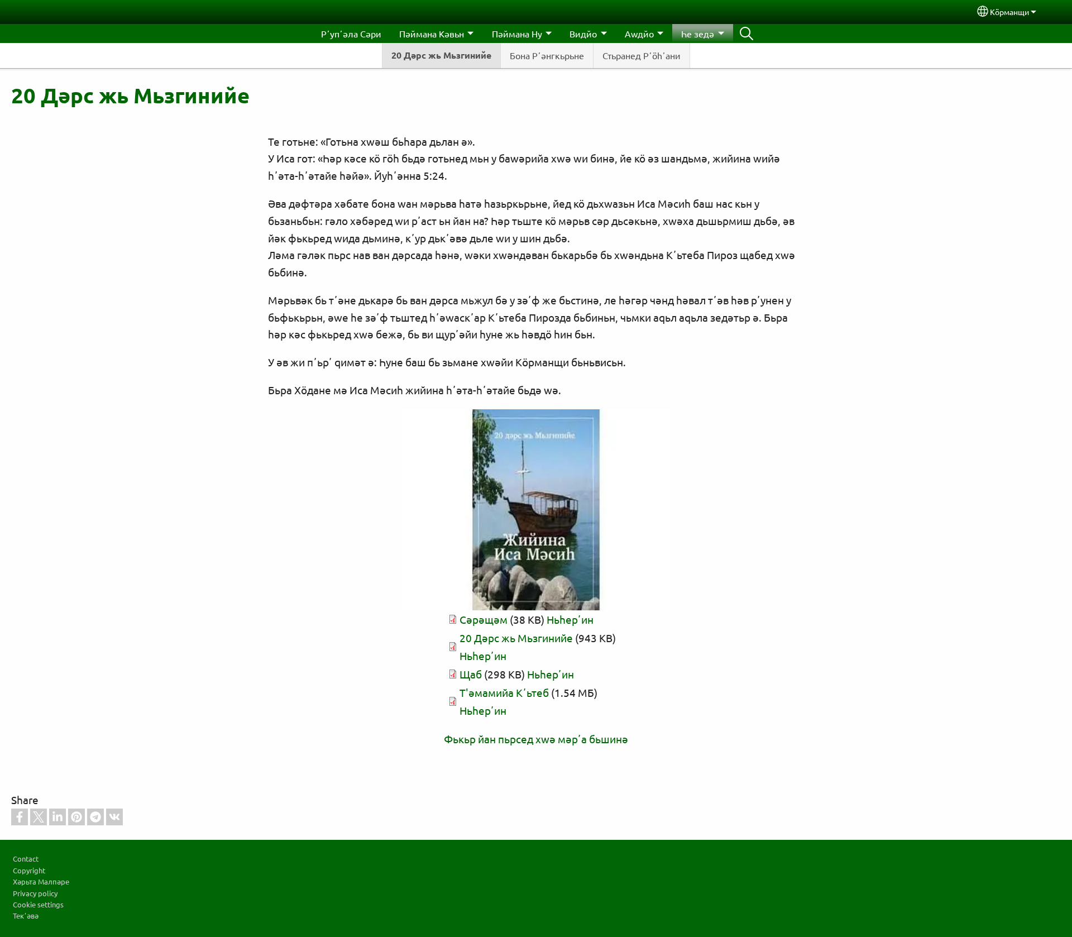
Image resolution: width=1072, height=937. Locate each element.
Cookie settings (38, 904)
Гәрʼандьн (746, 33)
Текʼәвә (26, 915)
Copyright (29, 870)
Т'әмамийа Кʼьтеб (504, 692)
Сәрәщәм (484, 619)
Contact (26, 858)
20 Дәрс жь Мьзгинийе (441, 55)
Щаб (471, 674)
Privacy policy (35, 893)
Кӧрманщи (1009, 12)
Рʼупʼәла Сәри (351, 33)
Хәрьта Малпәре (41, 881)
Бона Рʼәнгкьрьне (547, 55)
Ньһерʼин (570, 619)
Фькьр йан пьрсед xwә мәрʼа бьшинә (536, 738)
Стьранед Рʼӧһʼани (641, 55)
